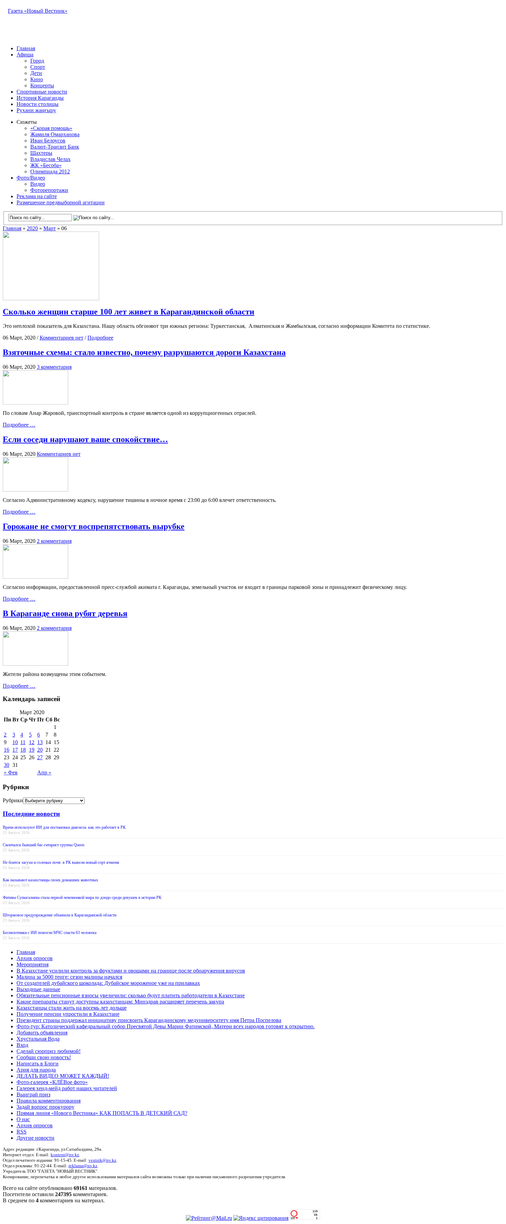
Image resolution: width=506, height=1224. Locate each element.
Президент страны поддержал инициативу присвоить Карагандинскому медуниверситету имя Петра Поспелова (149, 1020)
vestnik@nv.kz (102, 1160)
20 (40, 750)
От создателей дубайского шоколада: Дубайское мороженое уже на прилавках (108, 983)
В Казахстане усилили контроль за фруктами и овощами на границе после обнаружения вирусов (131, 971)
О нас (23, 1119)
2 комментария (54, 541)
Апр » (44, 772)
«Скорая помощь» (51, 128)
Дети (36, 73)
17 (15, 750)
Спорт (37, 67)
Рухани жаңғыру (36, 110)
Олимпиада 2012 (50, 171)
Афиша (25, 54)
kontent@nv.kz (65, 1154)
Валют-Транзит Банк (54, 147)
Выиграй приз (33, 1094)
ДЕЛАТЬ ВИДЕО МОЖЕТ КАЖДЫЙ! (63, 1076)
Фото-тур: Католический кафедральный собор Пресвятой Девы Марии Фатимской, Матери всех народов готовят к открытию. (166, 1026)
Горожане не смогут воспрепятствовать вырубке (94, 526)
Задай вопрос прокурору (45, 1107)
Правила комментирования (49, 1101)
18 (23, 750)
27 (40, 757)
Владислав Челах (50, 159)
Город (37, 61)
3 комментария (54, 367)
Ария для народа (36, 1070)
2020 (32, 228)
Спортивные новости (42, 92)
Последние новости (31, 813)
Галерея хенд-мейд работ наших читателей (67, 1088)
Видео (37, 184)
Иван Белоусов (47, 140)
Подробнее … (19, 425)
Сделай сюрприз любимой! (49, 1051)
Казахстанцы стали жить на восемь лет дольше (72, 1008)
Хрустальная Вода (38, 1039)
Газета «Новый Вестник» (37, 11)
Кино (36, 79)
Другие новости (35, 1138)
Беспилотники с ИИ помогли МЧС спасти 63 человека (49, 932)
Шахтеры (41, 153)
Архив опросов (35, 958)
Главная (26, 48)
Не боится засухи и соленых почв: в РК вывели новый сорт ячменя (61, 862)
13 (40, 742)
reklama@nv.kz (82, 1165)
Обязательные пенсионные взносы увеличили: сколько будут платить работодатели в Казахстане (131, 995)
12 (31, 742)
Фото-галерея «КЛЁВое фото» (52, 1082)
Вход (22, 1045)
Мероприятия (33, 964)
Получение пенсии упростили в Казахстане (68, 1014)
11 (22, 742)
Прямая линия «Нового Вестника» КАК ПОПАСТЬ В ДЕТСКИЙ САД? (102, 1113)
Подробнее (100, 338)
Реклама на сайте (37, 196)
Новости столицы (38, 104)
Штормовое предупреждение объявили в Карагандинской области (59, 915)
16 (6, 750)
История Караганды (40, 98)
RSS (22, 1132)
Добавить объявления (42, 1032)
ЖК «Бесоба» (46, 165)
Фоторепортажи (49, 190)
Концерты (42, 85)
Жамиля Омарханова (55, 134)
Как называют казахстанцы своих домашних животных (50, 880)
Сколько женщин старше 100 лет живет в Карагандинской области (128, 311)
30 (6, 765)
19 (31, 750)
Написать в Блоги (38, 1063)
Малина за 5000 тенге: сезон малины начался (69, 977)
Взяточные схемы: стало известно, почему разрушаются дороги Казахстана (144, 352)
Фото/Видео (31, 178)
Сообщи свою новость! (44, 1057)
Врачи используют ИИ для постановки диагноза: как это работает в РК (64, 827)
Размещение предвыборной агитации (61, 202)
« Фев (11, 772)
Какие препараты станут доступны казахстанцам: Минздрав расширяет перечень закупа (120, 1002)
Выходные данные (38, 989)
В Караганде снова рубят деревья (65, 613)
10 (15, 742)
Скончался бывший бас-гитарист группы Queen (43, 844)
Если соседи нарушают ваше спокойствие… (85, 439)
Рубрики (13, 800)
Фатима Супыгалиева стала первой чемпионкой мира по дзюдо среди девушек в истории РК (82, 897)
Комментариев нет (61, 338)
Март (49, 228)
